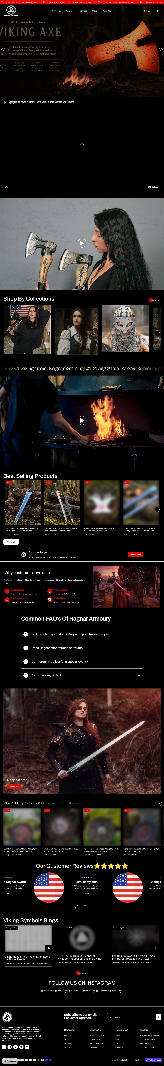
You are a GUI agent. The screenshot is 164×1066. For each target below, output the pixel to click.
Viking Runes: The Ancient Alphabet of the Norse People (28, 958)
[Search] (153, 11)
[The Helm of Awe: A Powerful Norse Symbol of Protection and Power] (135, 938)
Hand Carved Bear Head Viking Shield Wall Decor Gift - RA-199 (141, 850)
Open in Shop (136, 554)
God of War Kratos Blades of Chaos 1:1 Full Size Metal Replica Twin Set (100, 529)
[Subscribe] (158, 1017)
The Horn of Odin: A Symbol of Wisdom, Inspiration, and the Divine (79, 957)
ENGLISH (137, 1060)
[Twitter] (21, 1047)
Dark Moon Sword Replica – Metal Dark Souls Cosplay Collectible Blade (22, 529)
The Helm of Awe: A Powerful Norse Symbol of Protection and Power (133, 957)
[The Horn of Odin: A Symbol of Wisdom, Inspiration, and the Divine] (82, 938)
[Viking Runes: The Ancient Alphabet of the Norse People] (28, 938)
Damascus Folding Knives (40, 803)
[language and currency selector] (143, 11)
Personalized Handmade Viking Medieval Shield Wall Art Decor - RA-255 (101, 850)
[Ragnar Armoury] (17, 10)
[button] (82, 243)
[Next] (160, 50)
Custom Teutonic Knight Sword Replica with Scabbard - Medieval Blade (61, 529)
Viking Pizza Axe (71, 803)
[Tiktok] (15, 1047)
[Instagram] (9, 1047)
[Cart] (158, 11)
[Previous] (3, 50)
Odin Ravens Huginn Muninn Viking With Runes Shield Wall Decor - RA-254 (20, 850)
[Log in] (148, 11)
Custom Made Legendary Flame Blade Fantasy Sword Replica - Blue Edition (139, 529)
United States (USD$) (120, 1060)
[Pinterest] (27, 1047)
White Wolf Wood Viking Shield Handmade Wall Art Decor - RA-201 (61, 850)
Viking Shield (11, 803)
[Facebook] (4, 1047)
